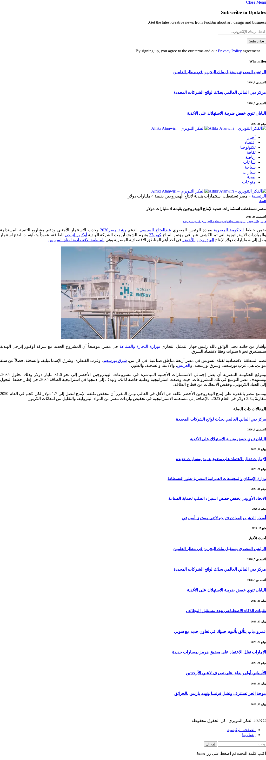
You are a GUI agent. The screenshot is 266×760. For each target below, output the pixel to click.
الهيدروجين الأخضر (198, 240)
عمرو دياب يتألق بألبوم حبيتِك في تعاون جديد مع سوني (220, 631)
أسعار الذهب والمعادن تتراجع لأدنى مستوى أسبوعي (224, 518)
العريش (183, 365)
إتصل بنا (249, 734)
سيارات (249, 172)
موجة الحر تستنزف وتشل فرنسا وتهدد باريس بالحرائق (220, 693)
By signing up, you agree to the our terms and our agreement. (198, 51)
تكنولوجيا (248, 147)
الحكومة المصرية (229, 230)
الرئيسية (259, 196)
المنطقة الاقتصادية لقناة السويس (76, 240)
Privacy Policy (230, 51)
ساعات (249, 162)
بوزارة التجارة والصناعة (139, 346)
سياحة (250, 167)
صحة (251, 177)
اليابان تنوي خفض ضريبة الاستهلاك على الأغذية (226, 113)
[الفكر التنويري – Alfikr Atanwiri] (208, 128)
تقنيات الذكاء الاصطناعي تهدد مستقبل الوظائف (226, 610)
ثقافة (251, 152)
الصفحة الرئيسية (241, 729)
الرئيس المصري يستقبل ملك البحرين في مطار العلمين (219, 72)
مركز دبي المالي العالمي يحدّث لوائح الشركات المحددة (220, 92)
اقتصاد (250, 142)
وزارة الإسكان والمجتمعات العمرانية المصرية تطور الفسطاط (217, 479)
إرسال (210, 744)
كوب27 (155, 235)
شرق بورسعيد (115, 360)
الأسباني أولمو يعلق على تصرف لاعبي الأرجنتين (226, 673)
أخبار (251, 137)
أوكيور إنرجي (76, 235)
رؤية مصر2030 (113, 230)
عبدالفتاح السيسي (155, 230)
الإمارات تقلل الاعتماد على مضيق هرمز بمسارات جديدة (221, 459)
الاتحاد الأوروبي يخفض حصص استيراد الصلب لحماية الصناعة (217, 498)
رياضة (250, 157)
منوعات (249, 182)
